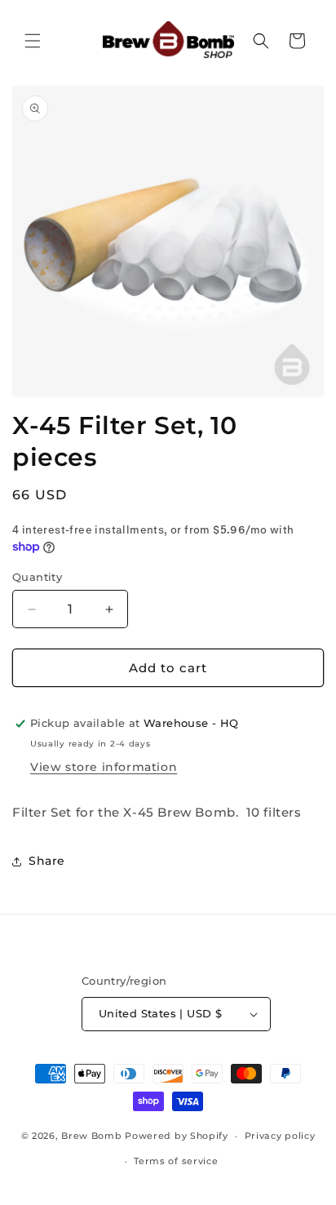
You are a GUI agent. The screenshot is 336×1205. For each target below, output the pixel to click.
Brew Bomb (91, 1135)
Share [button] (47, 860)
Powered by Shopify (176, 1135)
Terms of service (176, 1161)
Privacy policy (280, 1135)
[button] (33, 41)
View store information (103, 767)
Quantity (37, 576)
